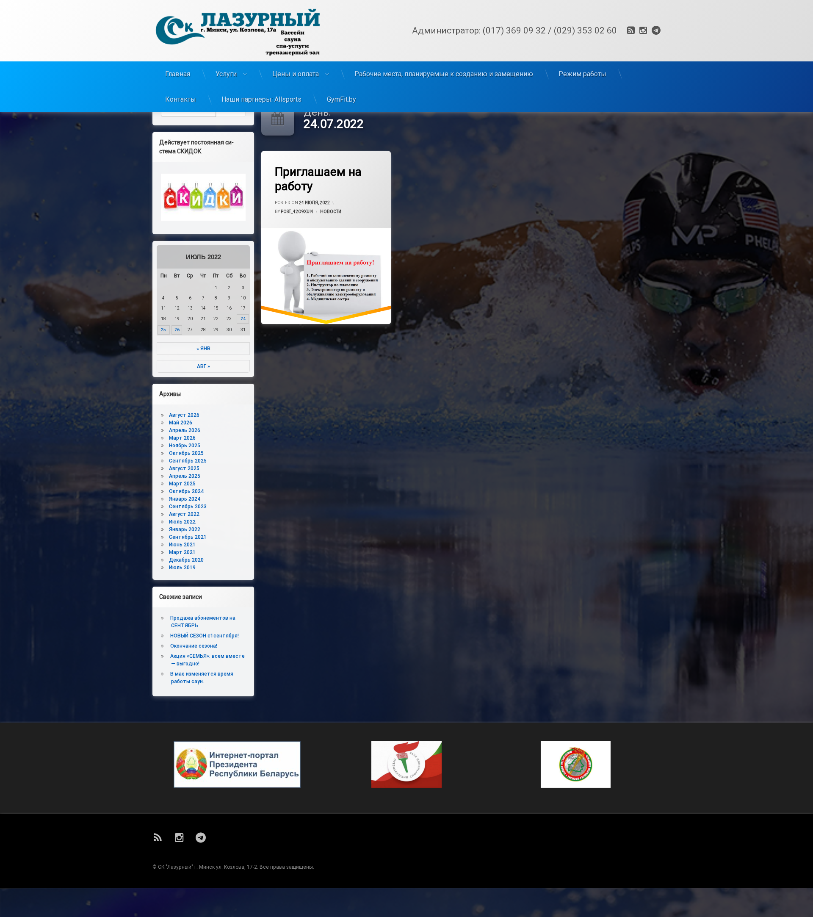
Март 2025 (182, 484)
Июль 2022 (182, 522)
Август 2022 (184, 514)
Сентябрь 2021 (188, 537)
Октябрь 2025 (186, 453)
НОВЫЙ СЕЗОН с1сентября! (204, 636)
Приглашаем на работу (318, 179)
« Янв (203, 349)
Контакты (180, 99)
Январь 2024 (184, 499)
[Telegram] (655, 30)
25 (163, 329)
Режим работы (582, 74)
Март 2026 (182, 438)
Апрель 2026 (184, 430)
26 (177, 329)
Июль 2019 (182, 568)
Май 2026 (180, 423)
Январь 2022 (184, 529)
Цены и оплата (295, 74)
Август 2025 (184, 468)
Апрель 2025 (184, 476)
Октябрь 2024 (186, 491)
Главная (177, 74)
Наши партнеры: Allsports (261, 99)
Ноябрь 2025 (184, 446)
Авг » (203, 366)
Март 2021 (182, 552)
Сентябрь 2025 (188, 461)
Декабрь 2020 (186, 560)
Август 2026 (184, 415)
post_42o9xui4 (297, 211)
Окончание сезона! (193, 646)
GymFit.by (341, 99)
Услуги (226, 74)
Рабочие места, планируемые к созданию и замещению (443, 74)
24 (243, 318)
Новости (330, 211)
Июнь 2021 (182, 545)
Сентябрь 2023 (188, 507)
